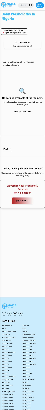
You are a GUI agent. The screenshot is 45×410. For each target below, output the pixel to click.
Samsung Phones (8, 391)
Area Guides (6, 340)
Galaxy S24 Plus (7, 403)
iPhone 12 (26, 370)
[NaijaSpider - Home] (9, 306)
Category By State (28, 334)
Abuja (12, 33)
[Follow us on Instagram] (10, 314)
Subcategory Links (9, 337)
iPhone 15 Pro (7, 361)
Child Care (30, 62)
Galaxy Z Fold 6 (7, 397)
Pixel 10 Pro (6, 382)
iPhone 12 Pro (27, 349)
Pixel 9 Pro (5, 388)
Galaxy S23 (26, 406)
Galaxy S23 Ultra (8, 406)
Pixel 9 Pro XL (27, 385)
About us (25, 325)
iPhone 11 (5, 373)
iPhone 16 (5, 358)
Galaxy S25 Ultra (28, 391)
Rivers (17, 33)
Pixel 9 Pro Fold (7, 385)
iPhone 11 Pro (27, 373)
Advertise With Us (28, 340)
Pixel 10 (25, 382)
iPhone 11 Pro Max (8, 376)
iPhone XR (26, 376)
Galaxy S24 (26, 403)
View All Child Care (22, 112)
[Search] (30, 5)
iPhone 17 (5, 349)
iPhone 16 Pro (7, 355)
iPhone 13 (5, 370)
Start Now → (22, 200)
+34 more (23, 32)
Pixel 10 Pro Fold (28, 379)
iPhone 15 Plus (27, 361)
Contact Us (6, 334)
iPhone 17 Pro (7, 346)
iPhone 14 (26, 367)
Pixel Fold (25, 388)
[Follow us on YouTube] (20, 314)
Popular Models (28, 337)
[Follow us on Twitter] (15, 314)
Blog (24, 328)
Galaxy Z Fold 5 (28, 397)
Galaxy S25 (26, 394)
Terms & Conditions (9, 331)
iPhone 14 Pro (7, 367)
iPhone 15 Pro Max (29, 358)
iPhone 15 (5, 364)
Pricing (24, 331)
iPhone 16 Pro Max (29, 352)
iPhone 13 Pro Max (8, 352)
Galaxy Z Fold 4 (7, 400)
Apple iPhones (7, 343)
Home (4, 62)
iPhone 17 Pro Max (29, 343)
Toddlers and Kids (16, 62)
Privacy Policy (7, 325)
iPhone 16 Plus (27, 355)
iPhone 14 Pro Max (29, 364)
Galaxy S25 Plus (7, 394)
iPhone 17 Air (27, 346)
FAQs (4, 328)
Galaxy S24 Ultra (28, 400)
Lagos (7, 33)
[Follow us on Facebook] (4, 314)
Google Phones (7, 379)
